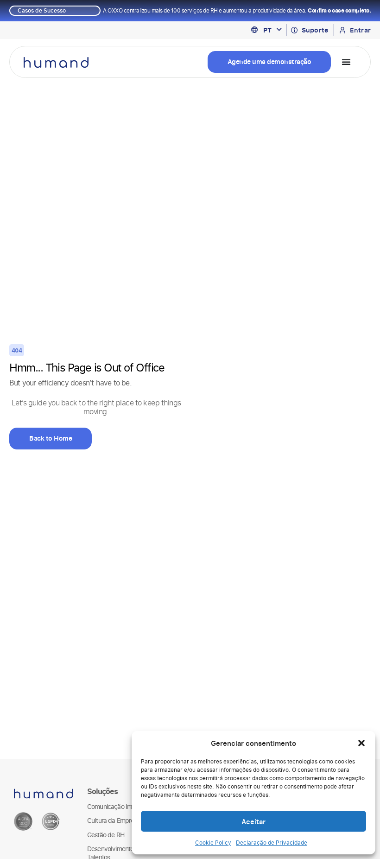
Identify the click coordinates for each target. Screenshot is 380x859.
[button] (361, 743)
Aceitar (253, 821)
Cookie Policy (213, 842)
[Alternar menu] (346, 61)
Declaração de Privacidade (271, 842)
